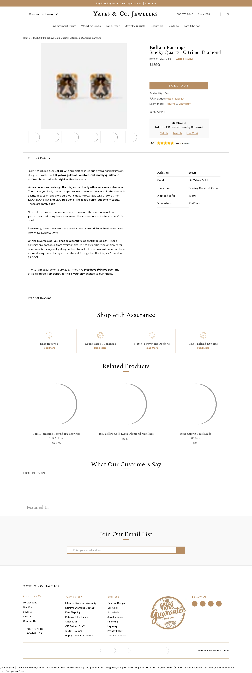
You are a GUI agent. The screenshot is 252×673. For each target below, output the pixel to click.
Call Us (164, 133)
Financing (112, 621)
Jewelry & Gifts (135, 26)
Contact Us (29, 621)
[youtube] (218, 603)
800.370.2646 (35, 629)
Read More (49, 347)
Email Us (28, 611)
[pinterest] (202, 603)
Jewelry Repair (115, 617)
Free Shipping (73, 612)
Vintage (174, 26)
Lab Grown (113, 26)
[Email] (169, 111)
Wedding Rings (91, 26)
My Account (30, 602)
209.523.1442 (34, 632)
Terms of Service (116, 635)
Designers (157, 26)
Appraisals (113, 612)
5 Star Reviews (73, 630)
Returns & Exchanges (77, 617)
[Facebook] (175, 111)
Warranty (185, 104)
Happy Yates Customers (79, 635)
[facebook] (194, 603)
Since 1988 (71, 621)
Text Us (177, 133)
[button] (126, 158)
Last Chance (192, 26)
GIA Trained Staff (75, 626)
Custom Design (116, 603)
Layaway (112, 626)
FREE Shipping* (174, 98)
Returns (171, 104)
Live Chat (192, 133)
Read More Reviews (34, 472)
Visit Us (27, 616)
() (227, 14)
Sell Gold (112, 607)
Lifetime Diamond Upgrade (80, 607)
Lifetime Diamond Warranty (81, 603)
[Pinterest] (181, 111)
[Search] (27, 14)
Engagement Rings (64, 26)
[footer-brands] (168, 612)
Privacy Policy (115, 630)
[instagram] (210, 603)
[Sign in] (216, 14)
